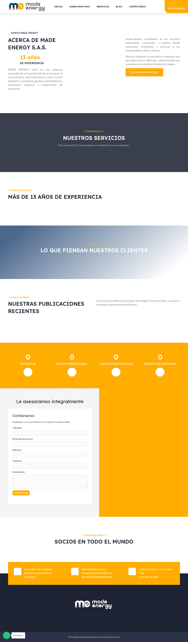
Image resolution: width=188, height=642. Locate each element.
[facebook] (93, 615)
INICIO (58, 6)
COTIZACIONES (176, 8)
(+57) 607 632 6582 (148, 577)
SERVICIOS (103, 6)
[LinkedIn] (100, 615)
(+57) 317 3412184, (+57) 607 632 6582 (155, 571)
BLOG (119, 6)
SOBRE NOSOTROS (79, 6)
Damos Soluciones (109, 636)
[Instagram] (86, 615)
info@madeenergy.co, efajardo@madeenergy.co (97, 571)
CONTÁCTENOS (137, 6)
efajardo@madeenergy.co (97, 577)
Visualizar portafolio (144, 72)
